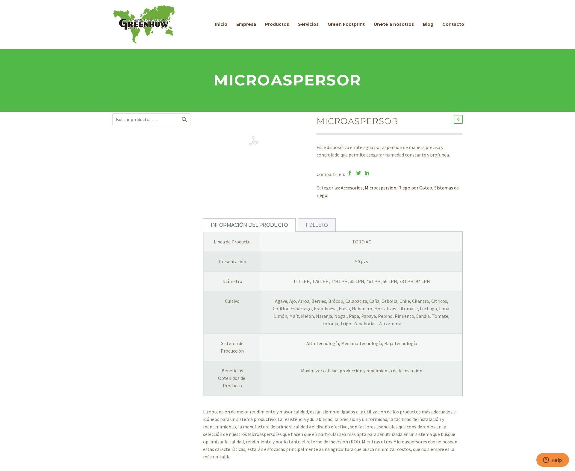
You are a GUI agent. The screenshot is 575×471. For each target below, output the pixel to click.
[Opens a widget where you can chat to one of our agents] (552, 460)
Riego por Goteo (415, 188)
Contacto (453, 24)
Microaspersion (380, 188)
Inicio (221, 24)
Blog (428, 24)
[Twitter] (358, 173)
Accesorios (352, 188)
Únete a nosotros (394, 24)
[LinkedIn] (367, 173)
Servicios (308, 24)
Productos (277, 24)
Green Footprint (346, 24)
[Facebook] (349, 173)
